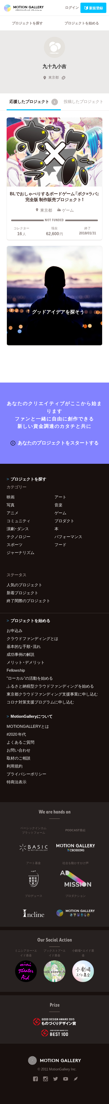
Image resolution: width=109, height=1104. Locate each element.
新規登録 (96, 7)
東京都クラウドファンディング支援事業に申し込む (52, 694)
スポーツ (14, 544)
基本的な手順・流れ (24, 646)
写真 (11, 505)
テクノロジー (18, 536)
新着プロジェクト (22, 593)
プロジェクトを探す (27, 22)
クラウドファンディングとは (32, 638)
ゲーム (60, 513)
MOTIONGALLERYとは (28, 726)
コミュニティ (18, 521)
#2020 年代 (16, 734)
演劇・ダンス (18, 528)
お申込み (14, 630)
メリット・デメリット (26, 662)
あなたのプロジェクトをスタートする (58, 442)
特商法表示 (16, 782)
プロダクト (64, 521)
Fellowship (16, 670)
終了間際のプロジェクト (28, 600)
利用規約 (14, 766)
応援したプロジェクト (32, 101)
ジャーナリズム (20, 552)
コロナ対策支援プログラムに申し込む (40, 702)
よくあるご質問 (20, 742)
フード (60, 544)
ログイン (72, 7)
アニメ (13, 513)
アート (60, 497)
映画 (11, 497)
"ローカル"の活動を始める (30, 678)
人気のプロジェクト (24, 585)
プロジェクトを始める (82, 22)
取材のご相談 (18, 758)
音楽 (58, 505)
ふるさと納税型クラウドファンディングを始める (50, 686)
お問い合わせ (18, 750)
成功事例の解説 (20, 654)
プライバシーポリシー (26, 774)
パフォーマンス (68, 536)
